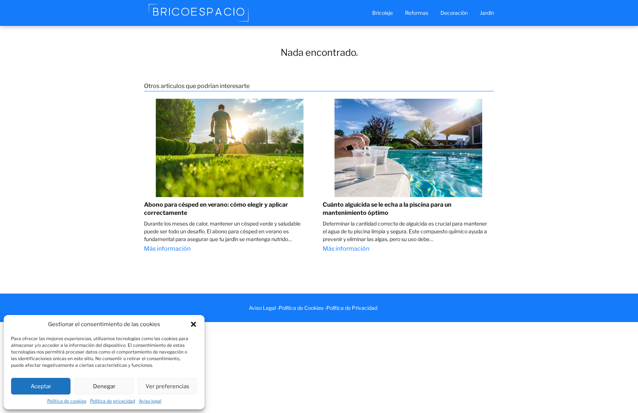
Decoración (454, 13)
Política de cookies (66, 401)
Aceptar (41, 386)
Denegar (104, 386)
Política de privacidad (112, 401)
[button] (193, 324)
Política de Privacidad (351, 308)
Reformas (416, 13)
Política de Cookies (301, 308)
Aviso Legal (262, 308)
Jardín (487, 13)
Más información (167, 248)
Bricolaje (382, 13)
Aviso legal (150, 401)
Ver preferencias (167, 386)
